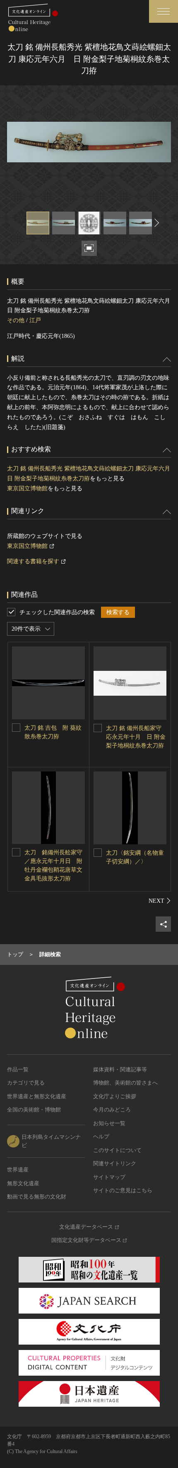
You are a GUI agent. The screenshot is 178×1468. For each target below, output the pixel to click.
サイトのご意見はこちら (122, 1190)
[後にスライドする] (155, 223)
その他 (15, 320)
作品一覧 (18, 1069)
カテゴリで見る (26, 1083)
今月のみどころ (112, 1109)
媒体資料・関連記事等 (120, 1069)
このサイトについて (117, 1150)
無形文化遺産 (23, 1183)
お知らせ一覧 (109, 1123)
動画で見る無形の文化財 (36, 1196)
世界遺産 (18, 1170)
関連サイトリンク (114, 1163)
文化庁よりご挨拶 (114, 1096)
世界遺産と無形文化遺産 (36, 1096)
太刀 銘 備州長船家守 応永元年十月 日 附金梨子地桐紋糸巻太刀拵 (136, 737)
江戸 (35, 320)
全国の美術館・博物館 (34, 1109)
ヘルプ (101, 1136)
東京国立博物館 (27, 488)
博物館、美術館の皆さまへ (125, 1083)
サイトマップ (109, 1177)
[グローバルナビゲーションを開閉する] (163, 11)
